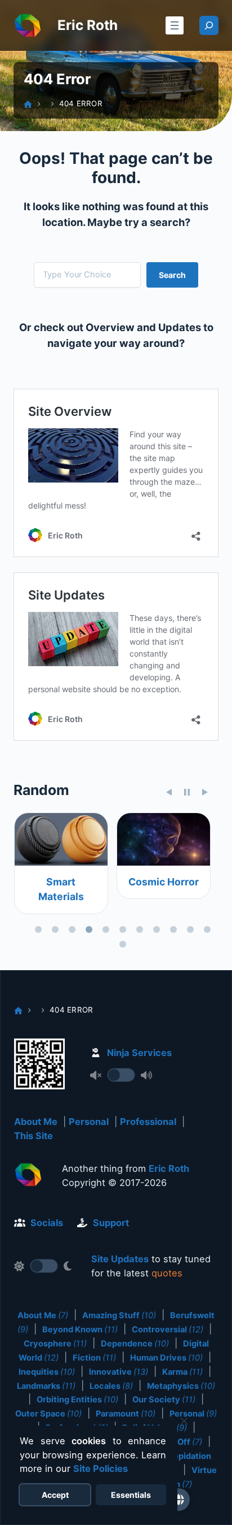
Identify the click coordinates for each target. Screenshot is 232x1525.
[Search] (208, 25)
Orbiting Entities (77, 1399)
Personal (89, 1121)
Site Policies (100, 1468)
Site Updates (120, 1259)
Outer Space (48, 1414)
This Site (33, 1135)
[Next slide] (205, 792)
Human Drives (166, 1358)
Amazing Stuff (119, 1315)
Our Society (163, 1399)
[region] (116, 882)
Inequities (47, 1372)
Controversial (167, 1329)
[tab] (38, 929)
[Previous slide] (169, 792)
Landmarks (46, 1386)
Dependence (135, 1344)
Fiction (94, 1358)
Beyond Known (80, 1329)
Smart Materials (60, 889)
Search (172, 275)
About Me (35, 1121)
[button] (178, 1499)
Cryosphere (55, 1344)
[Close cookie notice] (184, 1421)
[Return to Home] (28, 1177)
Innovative (118, 1372)
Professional (148, 1121)
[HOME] (28, 104)
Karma (182, 1372)
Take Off (179, 1442)
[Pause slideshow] (187, 792)
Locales (111, 1386)
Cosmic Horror (163, 882)
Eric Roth (87, 25)
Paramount (125, 1414)
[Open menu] (175, 25)
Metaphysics (181, 1386)
